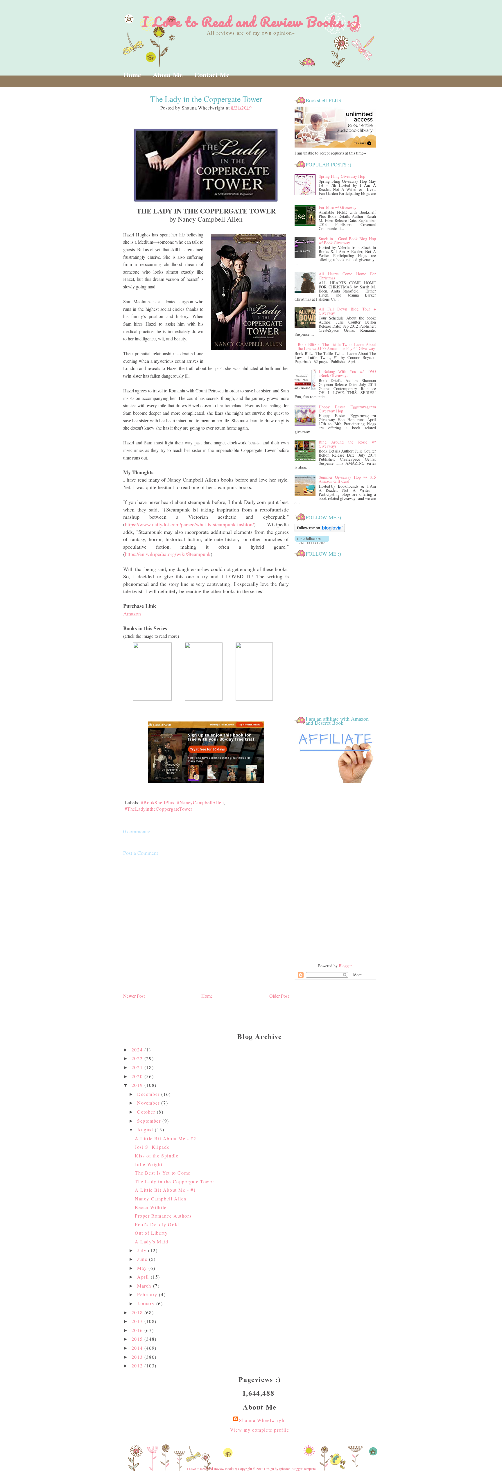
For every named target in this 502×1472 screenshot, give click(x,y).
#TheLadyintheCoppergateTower (158, 809)
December (149, 1094)
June (143, 1259)
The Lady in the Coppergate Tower (174, 1181)
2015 (138, 1339)
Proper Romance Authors (163, 1216)
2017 (138, 1321)
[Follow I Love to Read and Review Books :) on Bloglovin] (320, 531)
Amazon (132, 613)
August (146, 1129)
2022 (138, 1058)
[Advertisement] (335, 874)
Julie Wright (148, 1164)
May (142, 1268)
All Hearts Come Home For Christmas (347, 276)
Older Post (279, 996)
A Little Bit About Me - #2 (165, 1138)
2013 (138, 1357)
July (142, 1250)
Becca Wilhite (151, 1207)
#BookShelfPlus (157, 802)
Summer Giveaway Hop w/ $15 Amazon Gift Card (347, 479)
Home (132, 74)
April (144, 1277)
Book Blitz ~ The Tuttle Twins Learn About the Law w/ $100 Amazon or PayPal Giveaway (337, 346)
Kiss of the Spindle (156, 1156)
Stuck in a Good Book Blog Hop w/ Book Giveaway (347, 240)
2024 (138, 1049)
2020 (138, 1076)
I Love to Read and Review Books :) (251, 22)
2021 (138, 1067)
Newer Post (134, 996)
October (147, 1112)
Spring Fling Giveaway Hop (342, 176)
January (146, 1303)
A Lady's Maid (151, 1241)
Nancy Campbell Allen (161, 1198)
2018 (138, 1312)
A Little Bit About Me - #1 (165, 1190)
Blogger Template (303, 1468)
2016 (138, 1330)
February (148, 1294)
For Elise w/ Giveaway (337, 207)
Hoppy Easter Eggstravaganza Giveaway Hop (347, 409)
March (145, 1286)
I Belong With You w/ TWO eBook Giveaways (347, 373)
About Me (168, 74)
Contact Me (212, 74)
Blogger (345, 965)
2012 (138, 1366)
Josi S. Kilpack (152, 1147)
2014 (138, 1348)
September (149, 1121)
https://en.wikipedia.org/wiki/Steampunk (168, 553)
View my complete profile (259, 1430)
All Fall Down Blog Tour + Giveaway (347, 311)
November (149, 1103)
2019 (138, 1085)
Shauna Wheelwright (262, 1420)
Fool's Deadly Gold (157, 1224)
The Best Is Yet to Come (163, 1173)
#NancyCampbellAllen (200, 802)
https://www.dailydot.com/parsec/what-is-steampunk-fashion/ (189, 524)
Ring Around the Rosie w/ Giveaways (347, 444)
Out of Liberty (151, 1233)
